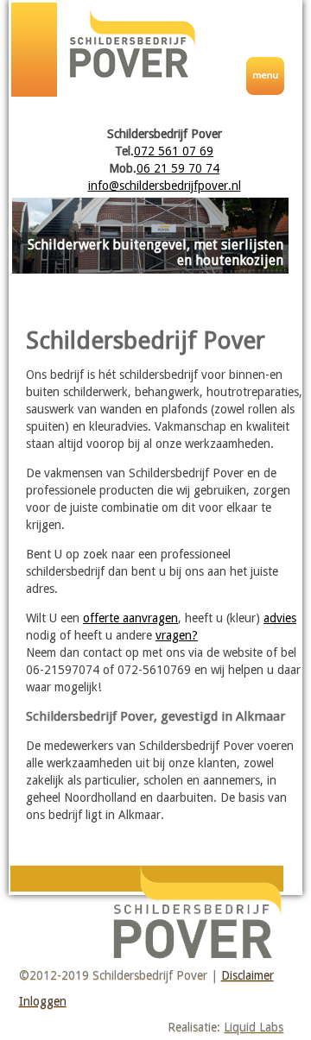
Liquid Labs (253, 1027)
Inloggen (43, 1001)
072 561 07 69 (173, 151)
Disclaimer (247, 975)
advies (279, 618)
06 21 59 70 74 (177, 168)
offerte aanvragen (130, 618)
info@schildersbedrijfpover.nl (164, 185)
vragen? (177, 635)
